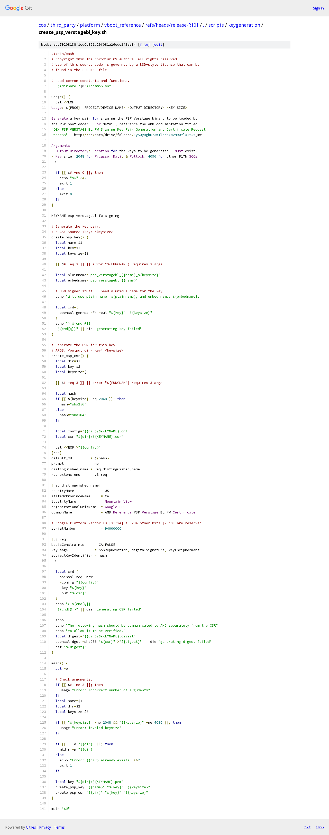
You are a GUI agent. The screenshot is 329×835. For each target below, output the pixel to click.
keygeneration (244, 25)
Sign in (318, 8)
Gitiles (31, 827)
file (144, 44)
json (320, 827)
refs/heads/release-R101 (172, 25)
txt (307, 827)
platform (90, 25)
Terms (59, 827)
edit (158, 44)
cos (42, 25)
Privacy (45, 827)
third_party (63, 25)
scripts (216, 25)
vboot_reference (122, 25)
